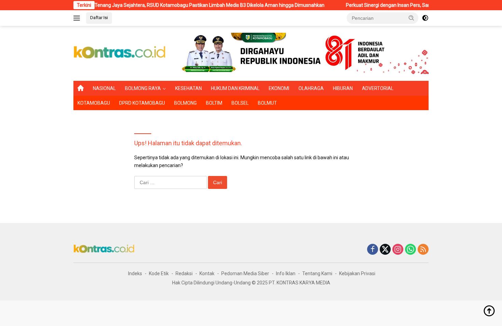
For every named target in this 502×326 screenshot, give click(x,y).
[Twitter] (385, 250)
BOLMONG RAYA (143, 88)
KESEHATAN (188, 88)
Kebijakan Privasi (357, 273)
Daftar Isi (99, 17)
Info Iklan (285, 273)
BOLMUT (267, 103)
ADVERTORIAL (377, 88)
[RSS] (423, 250)
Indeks (135, 273)
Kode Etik (159, 273)
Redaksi (184, 273)
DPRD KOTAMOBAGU (142, 103)
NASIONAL (104, 88)
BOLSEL (240, 103)
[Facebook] (372, 250)
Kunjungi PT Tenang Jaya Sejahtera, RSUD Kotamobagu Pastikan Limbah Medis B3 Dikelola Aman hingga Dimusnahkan (188, 5)
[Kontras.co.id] (119, 53)
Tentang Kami (317, 273)
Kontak (206, 273)
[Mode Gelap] (425, 18)
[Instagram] (397, 250)
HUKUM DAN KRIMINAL (235, 88)
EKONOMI (279, 88)
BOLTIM (214, 103)
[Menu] (78, 18)
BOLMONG (185, 103)
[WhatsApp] (410, 250)
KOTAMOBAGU (94, 103)
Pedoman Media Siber (245, 273)
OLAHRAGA (311, 88)
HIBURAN (343, 88)
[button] (411, 17)
